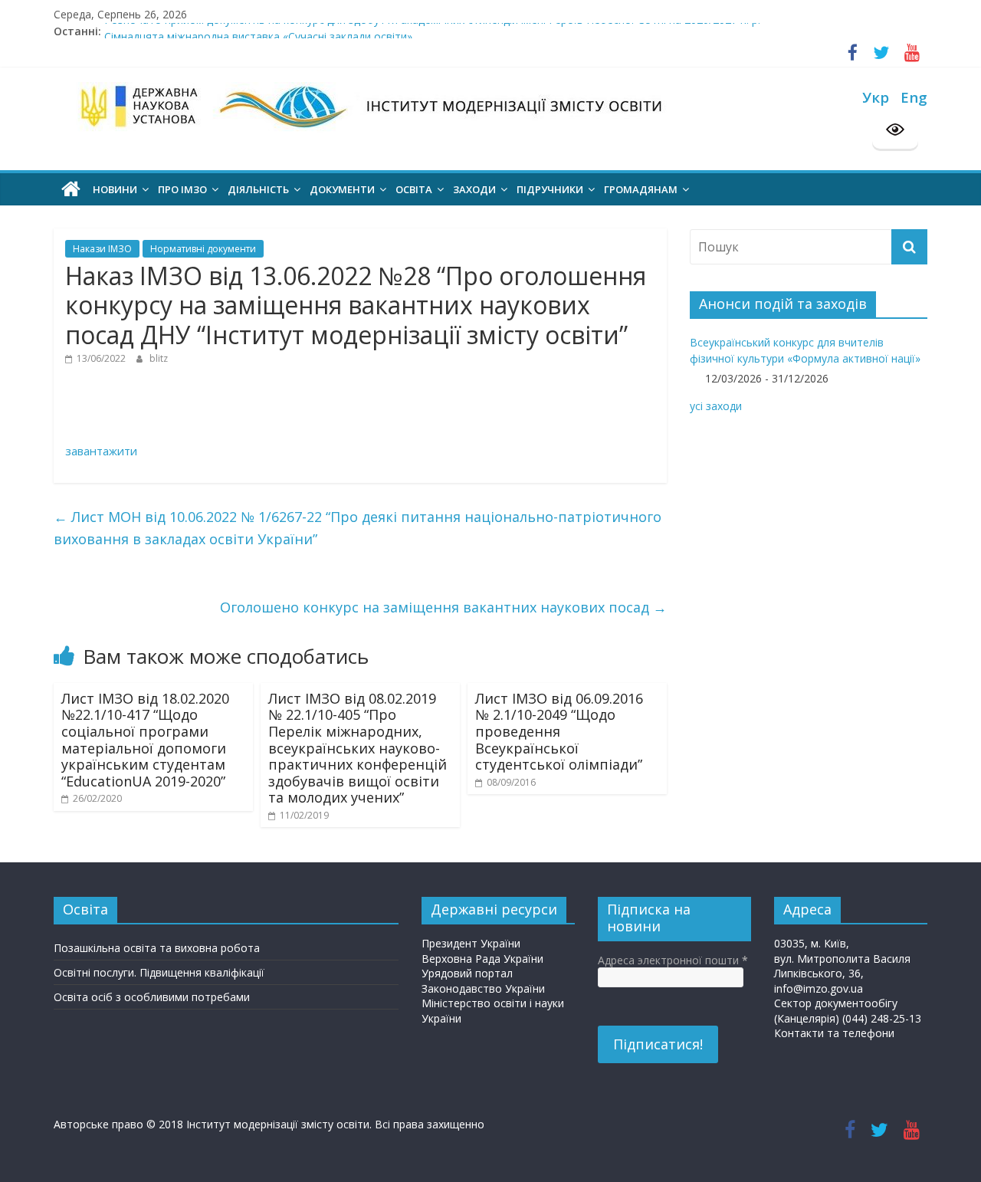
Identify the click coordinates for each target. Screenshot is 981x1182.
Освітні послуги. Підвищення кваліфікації (159, 972)
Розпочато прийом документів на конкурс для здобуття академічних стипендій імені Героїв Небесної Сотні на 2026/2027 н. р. (432, 28)
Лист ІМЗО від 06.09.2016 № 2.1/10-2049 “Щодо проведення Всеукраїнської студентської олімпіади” (559, 731)
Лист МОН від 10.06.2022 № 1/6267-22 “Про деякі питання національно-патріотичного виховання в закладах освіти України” (357, 527)
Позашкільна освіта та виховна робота (157, 948)
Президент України (471, 943)
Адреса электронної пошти (673, 960)
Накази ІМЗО (102, 248)
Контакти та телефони (834, 1033)
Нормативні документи (203, 248)
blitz (158, 358)
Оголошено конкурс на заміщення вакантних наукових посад (443, 607)
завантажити (101, 450)
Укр (875, 97)
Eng (914, 97)
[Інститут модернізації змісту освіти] (71, 189)
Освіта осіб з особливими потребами (152, 997)
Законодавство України (483, 988)
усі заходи (716, 406)
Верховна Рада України (482, 958)
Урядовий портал (467, 973)
